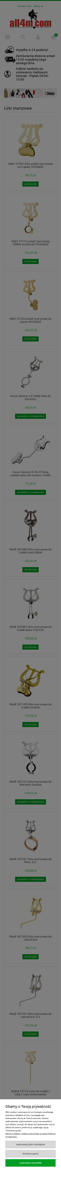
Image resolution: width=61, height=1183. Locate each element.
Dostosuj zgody (31, 1153)
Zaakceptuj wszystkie (30, 1163)
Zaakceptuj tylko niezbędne (30, 1144)
